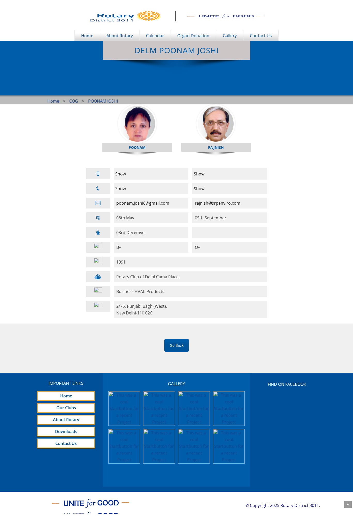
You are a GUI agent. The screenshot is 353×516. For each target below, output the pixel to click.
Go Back (176, 345)
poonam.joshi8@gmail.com (142, 203)
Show (120, 174)
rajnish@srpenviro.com (217, 203)
